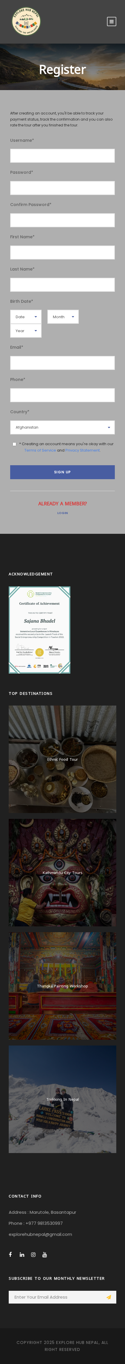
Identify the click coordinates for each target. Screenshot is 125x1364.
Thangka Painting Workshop (62, 985)
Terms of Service (40, 450)
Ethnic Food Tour (62, 759)
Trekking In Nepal (62, 1099)
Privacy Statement (82, 450)
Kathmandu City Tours (63, 872)
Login (62, 513)
